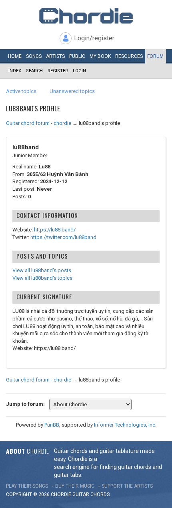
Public (77, 56)
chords (100, 494)
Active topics (21, 91)
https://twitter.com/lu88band (63, 237)
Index (14, 70)
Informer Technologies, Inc (124, 425)
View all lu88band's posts (41, 270)
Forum (155, 56)
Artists (55, 56)
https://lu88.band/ (55, 230)
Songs (34, 56)
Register (58, 70)
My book (100, 56)
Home (15, 56)
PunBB (51, 425)
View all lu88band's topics (42, 278)
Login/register (94, 38)
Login (79, 70)
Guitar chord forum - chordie (38, 123)
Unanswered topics (72, 91)
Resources (129, 56)
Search (34, 70)
